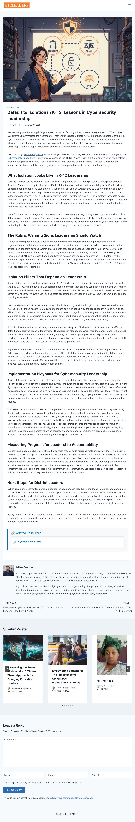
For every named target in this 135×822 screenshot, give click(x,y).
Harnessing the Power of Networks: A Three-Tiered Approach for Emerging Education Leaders (21, 675)
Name (8, 775)
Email (52, 775)
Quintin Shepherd (21, 688)
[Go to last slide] (7, 669)
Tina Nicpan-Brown (67, 688)
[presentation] (23, 648)
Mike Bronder (15, 125)
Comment (10, 739)
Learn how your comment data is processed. (69, 798)
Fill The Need (105, 680)
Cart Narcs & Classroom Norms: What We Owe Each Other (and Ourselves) (101, 607)
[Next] (128, 669)
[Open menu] (129, 5)
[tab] (62, 705)
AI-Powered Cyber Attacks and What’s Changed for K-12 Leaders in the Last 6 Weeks (33, 607)
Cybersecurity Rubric (18, 158)
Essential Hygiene (33, 154)
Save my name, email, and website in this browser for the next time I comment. (44, 782)
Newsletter (13, 107)
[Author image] (9, 688)
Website (96, 775)
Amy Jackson (109, 686)
